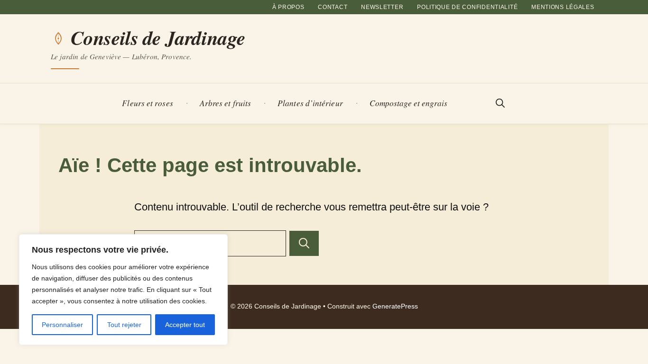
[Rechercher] (304, 243)
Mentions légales (562, 7)
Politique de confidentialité (467, 7)
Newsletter (382, 7)
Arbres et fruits (225, 103)
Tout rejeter (124, 324)
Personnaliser (62, 324)
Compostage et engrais (409, 103)
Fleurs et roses (147, 103)
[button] (500, 103)
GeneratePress (395, 306)
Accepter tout (185, 324)
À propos (288, 7)
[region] (123, 289)
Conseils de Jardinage (158, 37)
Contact (332, 7)
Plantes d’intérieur (310, 103)
